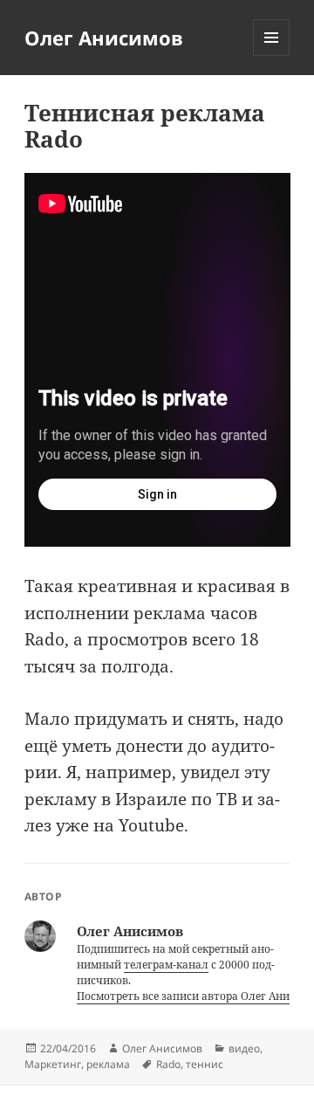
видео (244, 1048)
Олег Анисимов (103, 37)
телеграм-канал (166, 964)
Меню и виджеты (272, 55)
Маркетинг (52, 1064)
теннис (204, 1064)
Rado (168, 1064)
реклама (108, 1064)
